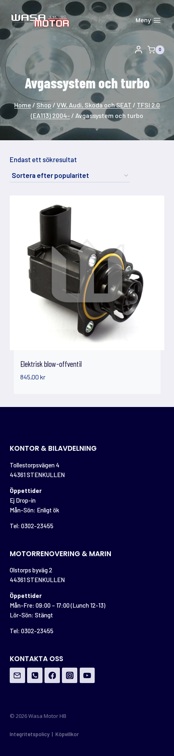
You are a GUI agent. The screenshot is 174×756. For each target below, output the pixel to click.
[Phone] (34, 675)
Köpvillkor (67, 734)
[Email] (17, 675)
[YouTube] (87, 675)
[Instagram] (69, 675)
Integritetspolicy (29, 734)
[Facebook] (52, 675)
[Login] (138, 50)
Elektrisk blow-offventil (51, 363)
